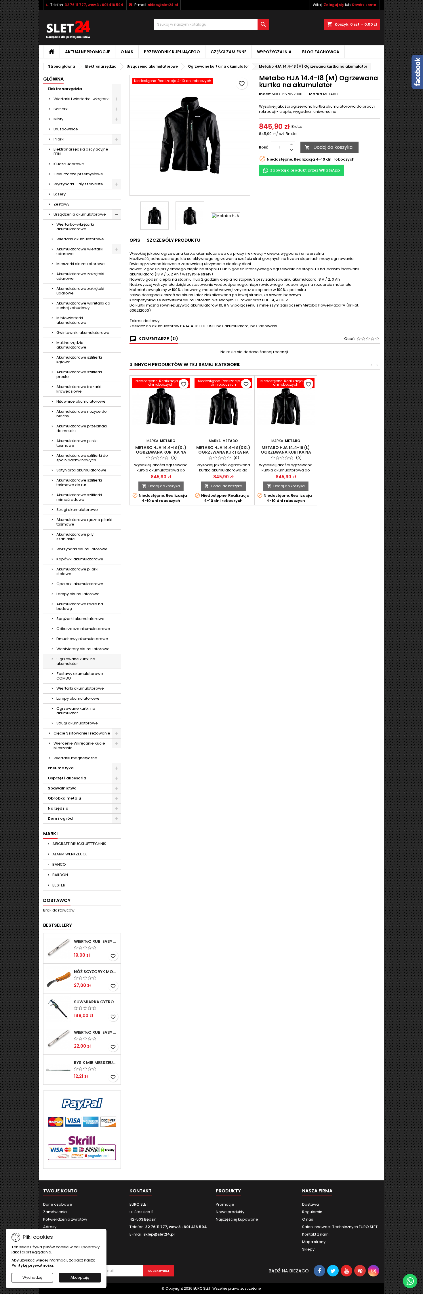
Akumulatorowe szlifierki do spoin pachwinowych (82, 458)
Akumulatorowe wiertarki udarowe (79, 251)
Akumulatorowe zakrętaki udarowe (80, 276)
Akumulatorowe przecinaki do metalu (81, 428)
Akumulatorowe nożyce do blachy (81, 414)
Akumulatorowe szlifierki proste (79, 374)
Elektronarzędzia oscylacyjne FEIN (81, 151)
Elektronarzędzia (65, 89)
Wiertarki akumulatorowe (80, 239)
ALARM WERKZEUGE (69, 854)
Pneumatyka (61, 768)
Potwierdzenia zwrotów (65, 1219)
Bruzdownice (66, 129)
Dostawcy (56, 900)
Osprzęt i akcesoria (67, 778)
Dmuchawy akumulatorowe (82, 639)
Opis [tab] (134, 240)
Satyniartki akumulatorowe (81, 470)
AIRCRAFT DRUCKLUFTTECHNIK (79, 843)
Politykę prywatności (32, 1265)
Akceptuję (79, 1277)
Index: (265, 94)
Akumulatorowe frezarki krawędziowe (78, 389)
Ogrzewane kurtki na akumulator (75, 661)
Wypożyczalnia (274, 52)
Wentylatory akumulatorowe (83, 649)
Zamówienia (55, 1212)
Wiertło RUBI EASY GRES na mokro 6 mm (96, 941)
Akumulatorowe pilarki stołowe (77, 571)
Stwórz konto (364, 4)
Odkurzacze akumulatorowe (83, 628)
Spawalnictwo (62, 788)
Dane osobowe (57, 1204)
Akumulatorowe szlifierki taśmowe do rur (79, 482)
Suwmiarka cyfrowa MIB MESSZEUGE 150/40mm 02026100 (96, 1002)
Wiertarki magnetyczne (75, 758)
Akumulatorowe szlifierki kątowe (79, 360)
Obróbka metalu (64, 798)
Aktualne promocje (87, 52)
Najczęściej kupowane (237, 1219)
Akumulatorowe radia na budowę (79, 606)
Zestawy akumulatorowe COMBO (79, 676)
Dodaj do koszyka (328, 147)
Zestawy (61, 204)
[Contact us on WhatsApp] (410, 1281)
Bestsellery (57, 925)
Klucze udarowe (69, 164)
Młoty (58, 119)
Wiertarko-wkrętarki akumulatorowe (75, 227)
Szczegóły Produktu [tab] (173, 240)
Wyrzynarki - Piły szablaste (78, 184)
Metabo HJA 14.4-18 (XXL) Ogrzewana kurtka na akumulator (223, 452)
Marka (315, 94)
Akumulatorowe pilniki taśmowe (77, 443)
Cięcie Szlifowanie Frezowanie (82, 733)
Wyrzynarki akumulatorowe (82, 549)
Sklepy (308, 1249)
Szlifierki (61, 109)
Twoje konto (60, 1191)
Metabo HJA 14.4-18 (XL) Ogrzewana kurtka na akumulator (160, 452)
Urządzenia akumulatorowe (80, 214)
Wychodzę (32, 1277)
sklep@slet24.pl (163, 4)
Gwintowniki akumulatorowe (82, 332)
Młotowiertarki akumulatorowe (71, 320)
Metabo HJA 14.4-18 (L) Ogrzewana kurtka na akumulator (286, 452)
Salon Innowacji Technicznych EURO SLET (340, 1227)
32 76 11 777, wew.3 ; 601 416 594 (94, 4)
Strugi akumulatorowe (77, 509)
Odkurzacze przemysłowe (78, 174)
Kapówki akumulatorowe (79, 559)
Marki (50, 833)
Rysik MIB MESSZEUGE (96, 1062)
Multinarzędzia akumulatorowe (71, 345)
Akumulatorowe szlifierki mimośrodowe (79, 497)
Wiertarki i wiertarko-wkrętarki (82, 99)
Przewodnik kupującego (172, 52)
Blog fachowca (320, 52)
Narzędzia (58, 808)
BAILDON (60, 875)
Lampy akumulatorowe (78, 594)
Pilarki (59, 139)
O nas (127, 52)
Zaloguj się (334, 4)
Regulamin (312, 1212)
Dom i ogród (60, 818)
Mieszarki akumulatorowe (80, 264)
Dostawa (310, 1204)
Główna (53, 79)
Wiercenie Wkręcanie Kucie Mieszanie (79, 746)
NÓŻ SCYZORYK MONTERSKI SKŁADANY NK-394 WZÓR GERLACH (96, 971)
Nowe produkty (230, 1212)
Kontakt (140, 1191)
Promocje (225, 1204)
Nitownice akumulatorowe (81, 401)
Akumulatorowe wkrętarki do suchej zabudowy (83, 305)
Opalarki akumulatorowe (79, 584)
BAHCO (59, 864)
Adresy (49, 1227)
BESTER (58, 885)
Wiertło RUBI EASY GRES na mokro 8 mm (96, 1032)
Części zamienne (228, 52)
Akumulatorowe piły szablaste (75, 537)
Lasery (60, 194)
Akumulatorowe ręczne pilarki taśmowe (84, 522)
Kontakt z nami (315, 1234)
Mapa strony (313, 1241)
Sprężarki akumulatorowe (80, 618)
